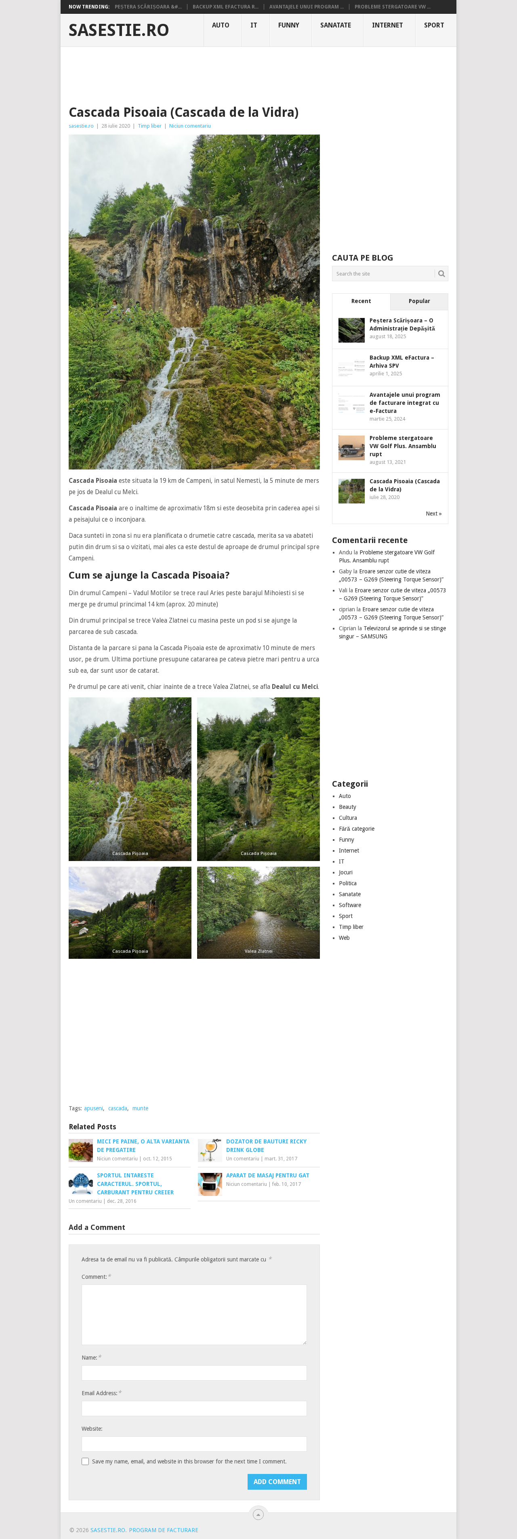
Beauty (347, 807)
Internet (387, 25)
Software (350, 905)
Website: (92, 1428)
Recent (361, 301)
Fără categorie (356, 828)
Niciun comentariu (190, 126)
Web (344, 938)
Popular (419, 301)
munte (140, 1108)
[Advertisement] (258, 75)
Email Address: (101, 1393)
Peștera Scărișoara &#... (148, 7)
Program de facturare (163, 1530)
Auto (220, 25)
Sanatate (335, 25)
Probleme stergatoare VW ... (393, 7)
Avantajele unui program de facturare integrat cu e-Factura (405, 403)
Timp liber (150, 126)
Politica (348, 883)
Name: (91, 1357)
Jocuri (346, 872)
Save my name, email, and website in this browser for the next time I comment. (189, 1461)
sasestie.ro (119, 30)
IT (253, 25)
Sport (434, 25)
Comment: (96, 1276)
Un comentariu (242, 1159)
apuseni (93, 1108)
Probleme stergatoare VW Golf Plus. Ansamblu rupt (403, 446)
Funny (288, 25)
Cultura (348, 818)
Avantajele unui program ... (306, 7)
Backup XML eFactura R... (225, 7)
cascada (117, 1108)
